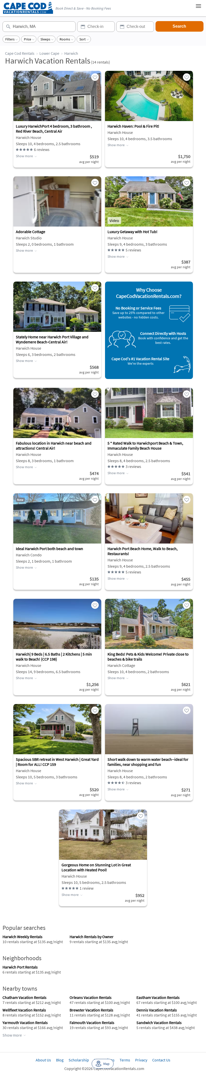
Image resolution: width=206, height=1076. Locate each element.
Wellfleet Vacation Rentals (24, 1009)
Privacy (141, 1059)
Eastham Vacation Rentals (158, 997)
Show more (24, 156)
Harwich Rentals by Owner (92, 936)
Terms (125, 1059)
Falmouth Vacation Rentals (92, 1022)
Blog (60, 1059)
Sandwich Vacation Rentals (159, 1022)
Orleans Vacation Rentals (91, 997)
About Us (43, 1059)
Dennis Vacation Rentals (156, 1009)
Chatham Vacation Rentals (24, 997)
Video (114, 220)
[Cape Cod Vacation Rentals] (28, 12)
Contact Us (161, 1059)
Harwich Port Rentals (20, 967)
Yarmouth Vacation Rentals (25, 1022)
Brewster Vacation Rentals (91, 1009)
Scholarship (79, 1059)
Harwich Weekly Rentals (22, 936)
